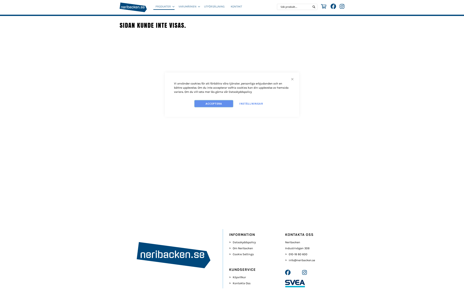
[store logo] (136, 7)
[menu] (200, 8)
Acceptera (214, 103)
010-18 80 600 (298, 254)
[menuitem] (164, 7)
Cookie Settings (243, 254)
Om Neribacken (243, 248)
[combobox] (298, 7)
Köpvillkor (239, 277)
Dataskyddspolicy (240, 92)
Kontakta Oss (241, 283)
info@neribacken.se (302, 260)
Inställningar (251, 103)
